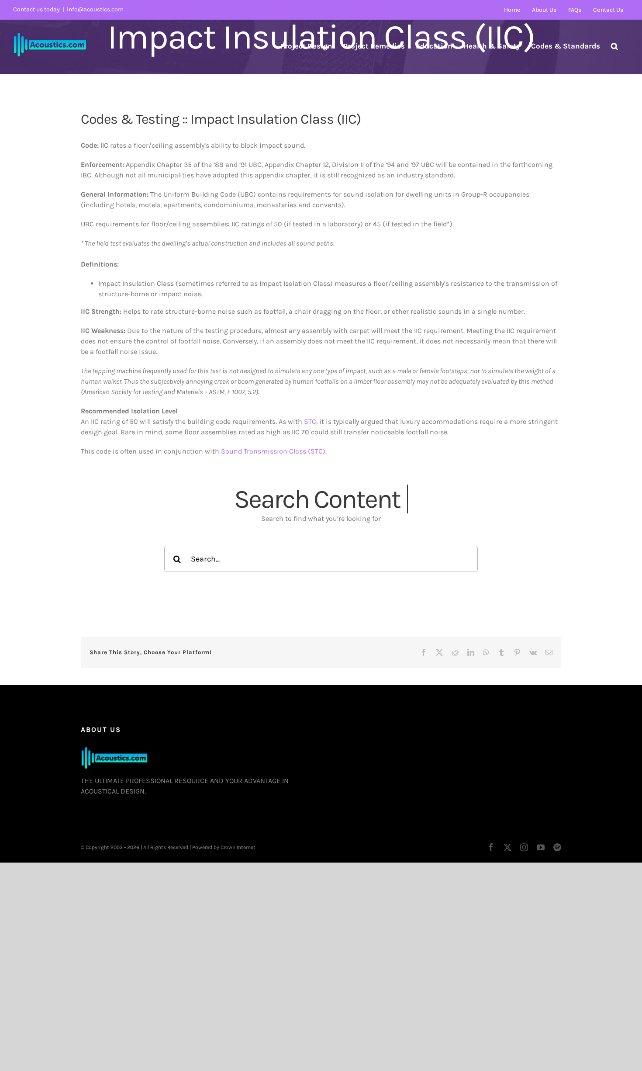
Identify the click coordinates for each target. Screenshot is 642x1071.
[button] (614, 46)
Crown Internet (238, 847)
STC (310, 421)
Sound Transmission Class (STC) (273, 451)
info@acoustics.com (95, 9)
